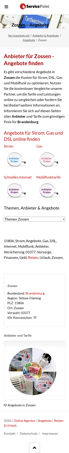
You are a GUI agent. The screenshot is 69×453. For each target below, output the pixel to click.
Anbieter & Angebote (45, 35)
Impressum (50, 433)
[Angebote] (32, 371)
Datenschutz (29, 433)
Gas (39, 146)
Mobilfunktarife (48, 177)
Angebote (29, 40)
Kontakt (9, 433)
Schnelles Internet (18, 177)
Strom (8, 146)
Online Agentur (25, 420)
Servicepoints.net (18, 35)
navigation (6, 7)
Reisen (33, 257)
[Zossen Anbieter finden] (34, 21)
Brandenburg (35, 293)
